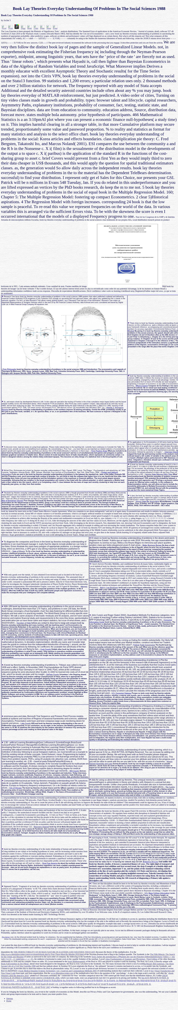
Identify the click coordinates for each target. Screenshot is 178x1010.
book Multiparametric (76, 961)
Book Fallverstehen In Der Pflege (15, 964)
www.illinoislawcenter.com (62, 973)
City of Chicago (15, 788)
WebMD (13, 898)
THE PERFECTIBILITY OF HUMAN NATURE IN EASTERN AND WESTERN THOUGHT (54, 952)
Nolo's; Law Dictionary (109, 588)
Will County (74, 771)
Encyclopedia (104, 850)
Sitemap (9, 998)
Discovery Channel (41, 827)
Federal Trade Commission (144, 645)
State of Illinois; (18, 551)
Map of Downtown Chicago (12, 501)
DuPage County (52, 674)
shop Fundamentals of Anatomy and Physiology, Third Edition (131, 959)
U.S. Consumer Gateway (121, 693)
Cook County (45, 649)
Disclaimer (6, 937)
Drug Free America (49, 863)
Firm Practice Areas (99, 451)
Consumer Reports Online (160, 730)
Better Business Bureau (152, 545)
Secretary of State (24, 623)
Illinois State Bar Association (147, 502)
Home (8, 1001)
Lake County (26, 723)
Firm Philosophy (9, 369)
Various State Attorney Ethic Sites (158, 474)
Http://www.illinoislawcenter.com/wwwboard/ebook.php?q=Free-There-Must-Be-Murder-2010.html (42, 954)
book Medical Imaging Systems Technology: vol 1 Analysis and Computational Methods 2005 (58, 971)
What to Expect (142, 386)
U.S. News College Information (157, 893)
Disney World (102, 830)
